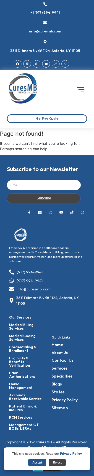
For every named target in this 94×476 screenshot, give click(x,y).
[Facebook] (17, 64)
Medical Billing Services (21, 326)
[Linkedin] (27, 64)
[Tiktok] (56, 64)
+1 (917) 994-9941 (45, 12)
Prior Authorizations (22, 374)
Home (57, 344)
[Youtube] (46, 64)
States (58, 392)
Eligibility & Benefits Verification (19, 362)
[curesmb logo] (23, 88)
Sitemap (60, 407)
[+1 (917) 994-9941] (45, 4)
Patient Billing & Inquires (23, 408)
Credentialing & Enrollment (22, 349)
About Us (60, 352)
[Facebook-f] (29, 212)
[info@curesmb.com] (45, 23)
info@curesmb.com (45, 31)
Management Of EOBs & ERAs (23, 426)
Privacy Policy (65, 399)
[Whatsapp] (65, 64)
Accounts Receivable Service (25, 397)
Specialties (62, 376)
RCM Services (20, 417)
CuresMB (44, 442)
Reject (57, 462)
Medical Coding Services (22, 338)
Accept (37, 462)
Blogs (57, 384)
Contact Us (62, 360)
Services (60, 368)
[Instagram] (37, 64)
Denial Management (21, 386)
